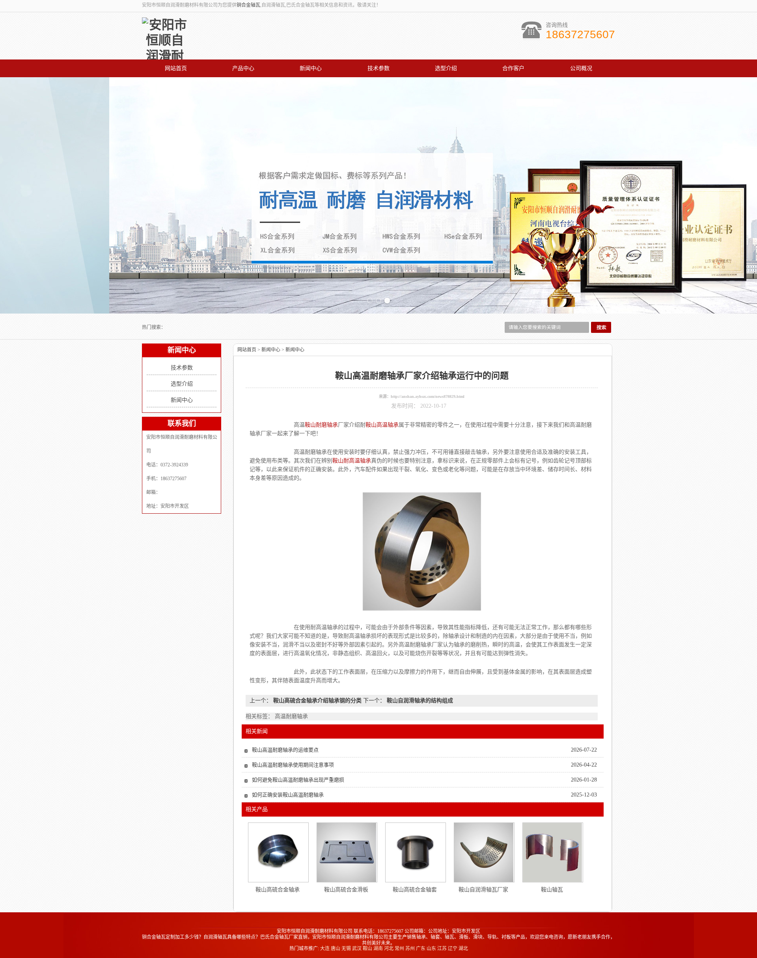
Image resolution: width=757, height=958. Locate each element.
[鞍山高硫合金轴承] (278, 852)
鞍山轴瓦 (552, 890)
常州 (399, 948)
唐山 (335, 948)
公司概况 (581, 68)
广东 (420, 948)
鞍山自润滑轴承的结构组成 (419, 701)
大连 (325, 948)
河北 (388, 948)
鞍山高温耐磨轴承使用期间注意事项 (293, 765)
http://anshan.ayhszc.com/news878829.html (427, 396)
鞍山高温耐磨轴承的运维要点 (285, 750)
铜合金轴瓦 (248, 5)
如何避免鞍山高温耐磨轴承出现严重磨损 (298, 780)
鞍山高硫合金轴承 (277, 890)
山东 (431, 948)
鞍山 (367, 948)
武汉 (357, 948)
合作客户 (513, 68)
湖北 (463, 948)
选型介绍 (446, 68)
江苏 (442, 948)
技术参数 (378, 68)
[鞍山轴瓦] (552, 852)
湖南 (378, 948)
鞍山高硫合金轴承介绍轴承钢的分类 (317, 701)
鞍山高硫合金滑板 (346, 890)
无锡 (346, 948)
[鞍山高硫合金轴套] (415, 852)
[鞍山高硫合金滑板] (346, 852)
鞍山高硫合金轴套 (415, 890)
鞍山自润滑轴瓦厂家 (483, 890)
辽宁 (452, 948)
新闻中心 (311, 68)
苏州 (410, 948)
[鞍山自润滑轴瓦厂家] (483, 852)
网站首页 (176, 68)
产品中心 (243, 68)
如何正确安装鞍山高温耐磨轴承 (288, 795)
